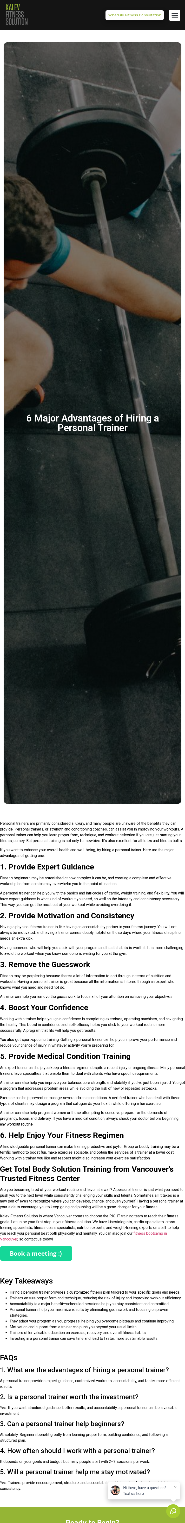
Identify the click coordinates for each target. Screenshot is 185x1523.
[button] (174, 15)
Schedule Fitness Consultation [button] (134, 15)
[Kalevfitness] (16, 15)
